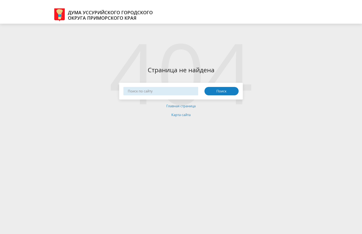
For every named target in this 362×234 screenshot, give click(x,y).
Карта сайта (181, 114)
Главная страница (181, 106)
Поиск (221, 91)
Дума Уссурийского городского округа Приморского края (110, 15)
